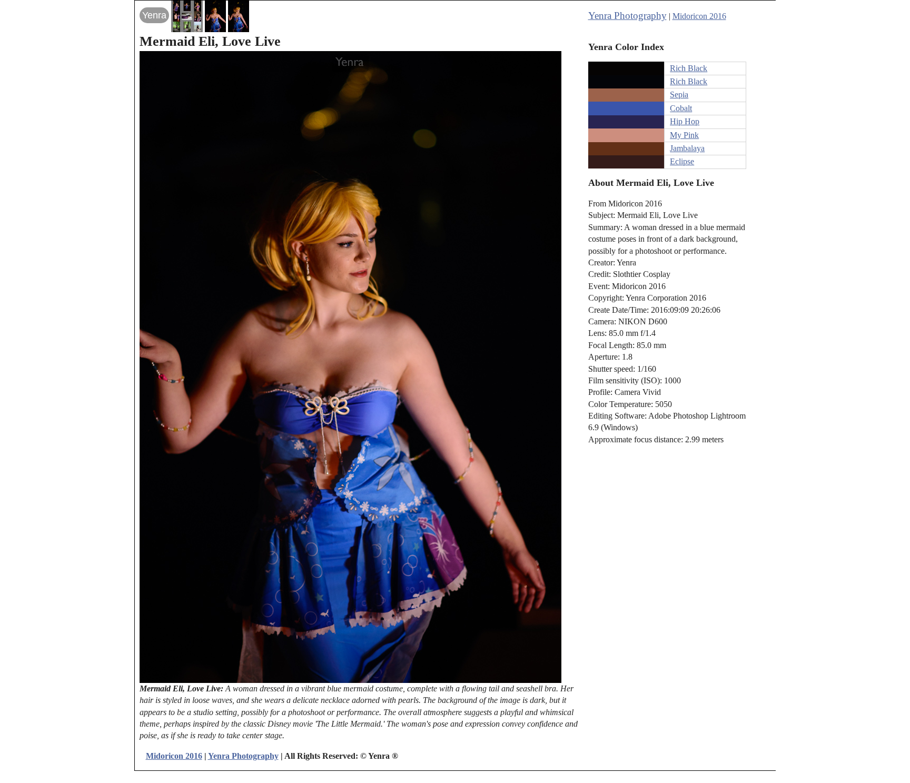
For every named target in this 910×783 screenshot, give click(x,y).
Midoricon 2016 (699, 16)
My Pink (684, 135)
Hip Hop (684, 121)
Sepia (679, 94)
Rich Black (688, 68)
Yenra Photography (627, 15)
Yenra (154, 15)
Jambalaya (687, 148)
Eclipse (682, 161)
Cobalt (681, 108)
